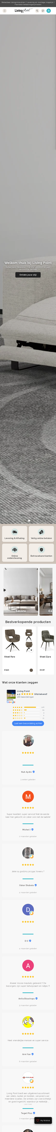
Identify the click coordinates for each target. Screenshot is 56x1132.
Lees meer (28, 1104)
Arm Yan (26, 1054)
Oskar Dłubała (26, 885)
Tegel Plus (26, 1113)
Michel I (26, 830)
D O (26, 941)
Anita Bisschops (26, 999)
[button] (4, 11)
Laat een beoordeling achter (28, 723)
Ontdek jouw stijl (28, 275)
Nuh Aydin (26, 772)
